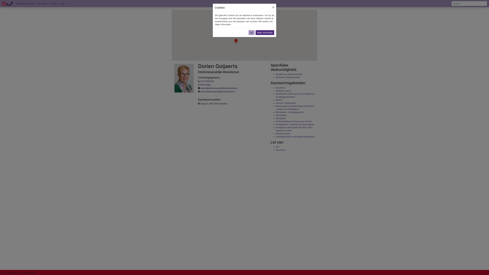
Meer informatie (265, 32)
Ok (251, 32)
